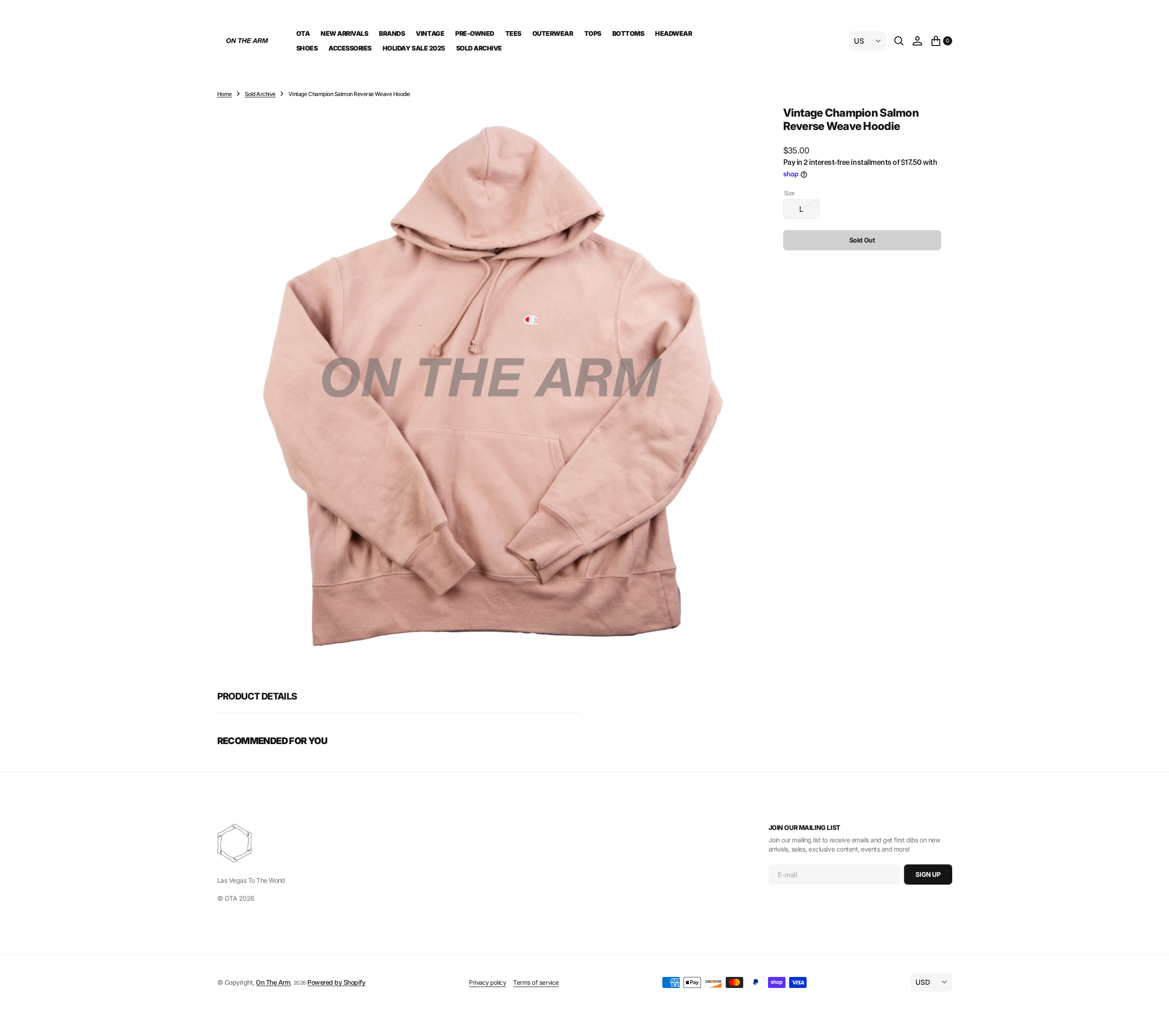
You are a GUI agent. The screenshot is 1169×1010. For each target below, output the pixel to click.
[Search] (899, 41)
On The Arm (273, 982)
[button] (917, 41)
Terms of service (536, 982)
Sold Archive (260, 93)
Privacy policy (487, 982)
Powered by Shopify (336, 982)
